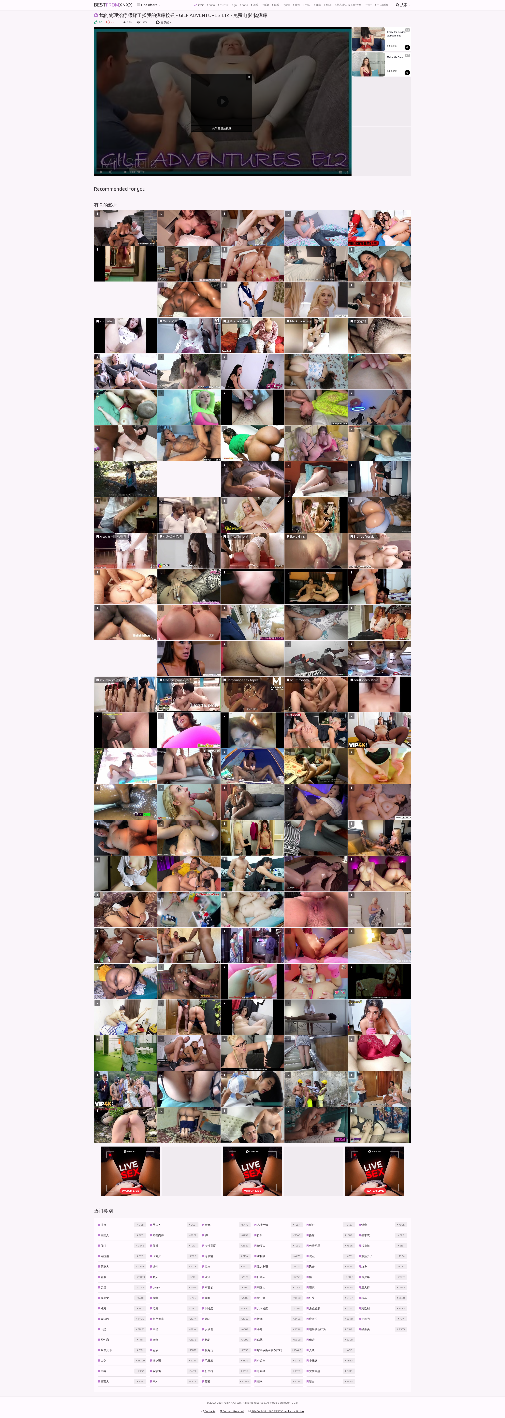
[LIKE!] (95, 22)
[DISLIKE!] (108, 22)
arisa (211, 5)
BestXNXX (113, 5)
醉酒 (328, 5)
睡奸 (297, 5)
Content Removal (233, 1411)
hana (244, 5)
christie (224, 5)
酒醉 (255, 5)
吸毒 (318, 5)
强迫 (308, 5)
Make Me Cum (395, 57)
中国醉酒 (382, 5)
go (235, 5)
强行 (369, 5)
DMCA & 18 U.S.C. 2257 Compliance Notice (277, 1411)
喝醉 (276, 5)
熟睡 (287, 5)
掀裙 (266, 5)
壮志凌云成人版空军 (348, 5)
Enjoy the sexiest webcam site (397, 34)
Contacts (209, 1411)
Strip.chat (392, 45)
